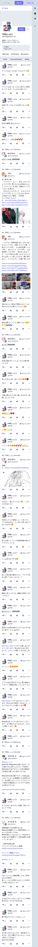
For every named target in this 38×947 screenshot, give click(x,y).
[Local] (35, 13)
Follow (21, 29)
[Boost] (11, 75)
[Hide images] (3, 209)
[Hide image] (3, 472)
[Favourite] (17, 75)
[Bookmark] (23, 75)
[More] (29, 75)
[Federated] (35, 18)
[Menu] (28, 29)
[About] (35, 26)
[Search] (35, 8)
